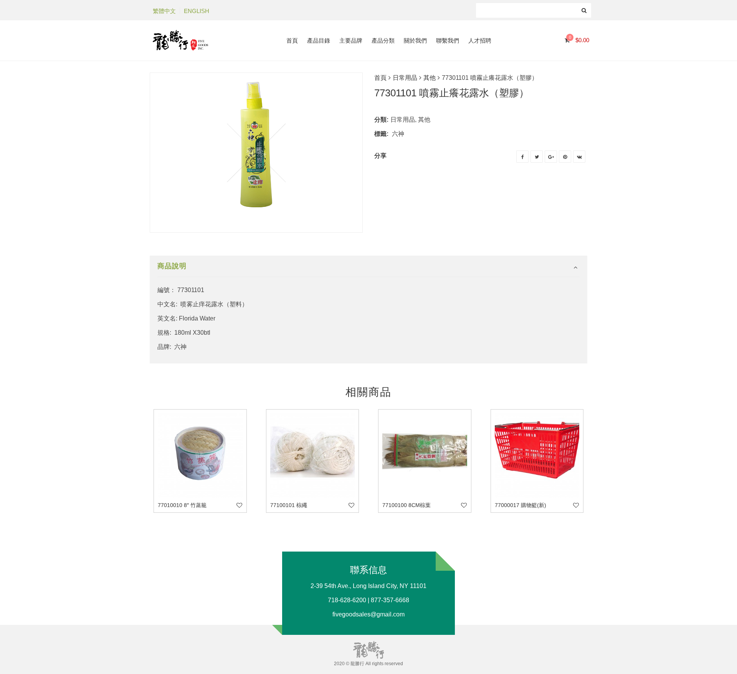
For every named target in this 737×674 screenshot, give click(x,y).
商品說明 (172, 266)
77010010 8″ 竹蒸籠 (182, 505)
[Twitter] (536, 156)
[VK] (579, 156)
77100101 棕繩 (288, 505)
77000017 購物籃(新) (520, 505)
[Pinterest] (565, 156)
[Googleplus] (551, 156)
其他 (429, 77)
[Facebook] (522, 156)
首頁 (380, 77)
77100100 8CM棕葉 (406, 505)
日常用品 (405, 77)
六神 (398, 134)
